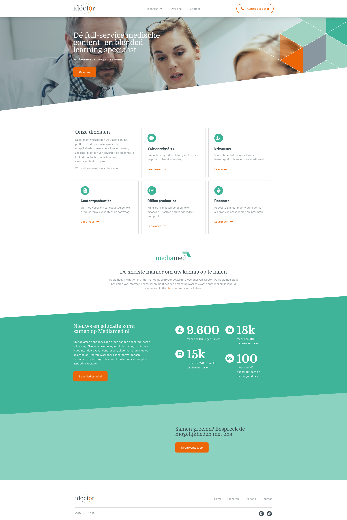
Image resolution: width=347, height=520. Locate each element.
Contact (195, 8)
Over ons (176, 8)
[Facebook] (269, 513)
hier (169, 288)
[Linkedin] (261, 513)
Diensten (152, 8)
